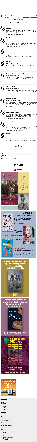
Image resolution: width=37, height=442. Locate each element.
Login (18, 17)
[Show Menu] (36, 15)
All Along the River (11, 26)
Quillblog (2, 402)
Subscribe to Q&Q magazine (6, 424)
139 (13, 22)
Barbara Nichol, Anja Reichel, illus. (13, 88)
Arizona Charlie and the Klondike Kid (16, 73)
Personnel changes (4, 415)
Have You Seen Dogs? (12, 38)
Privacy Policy (3, 428)
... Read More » (15, 32)
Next (26, 22)
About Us (2, 429)
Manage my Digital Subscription (6, 425)
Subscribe (30, 17)
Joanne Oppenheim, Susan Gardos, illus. (14, 40)
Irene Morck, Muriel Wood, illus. (13, 63)
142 (19, 22)
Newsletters (7, 17)
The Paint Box (10, 49)
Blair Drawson (9, 28)
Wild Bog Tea (9, 110)
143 (21, 22)
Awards (2, 416)
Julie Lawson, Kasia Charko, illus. (13, 75)
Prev (11, 22)
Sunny (8, 133)
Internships (3, 409)
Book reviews (3, 403)
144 (24, 22)
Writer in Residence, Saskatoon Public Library (9, 158)
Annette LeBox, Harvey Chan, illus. (13, 112)
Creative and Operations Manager (7, 152)
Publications (3, 422)
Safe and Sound (10, 86)
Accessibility (3, 432)
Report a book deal (18, 169)
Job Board (3, 407)
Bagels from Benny (11, 98)
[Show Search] (34, 15)
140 (15, 22)
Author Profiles (4, 406)
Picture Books (20, 34)
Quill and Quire (12, 16)
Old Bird (8, 61)
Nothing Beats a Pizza (12, 122)
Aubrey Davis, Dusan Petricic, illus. (13, 100)
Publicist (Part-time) (4, 155)
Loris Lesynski (9, 124)
